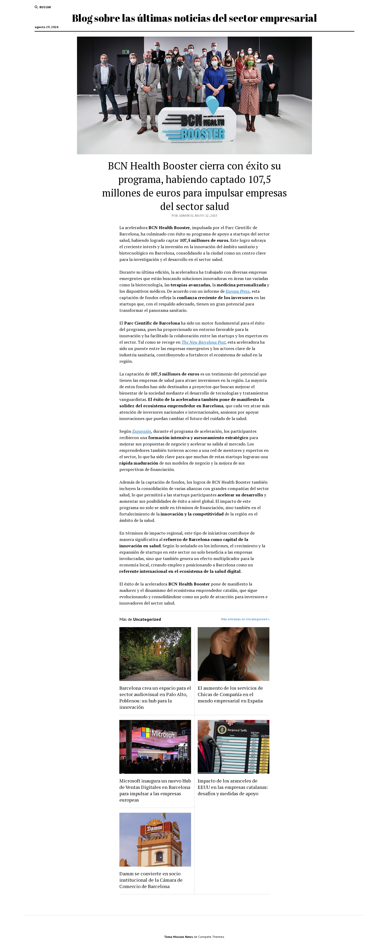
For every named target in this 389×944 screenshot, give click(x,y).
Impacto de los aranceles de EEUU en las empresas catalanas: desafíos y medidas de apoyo (233, 787)
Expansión (141, 431)
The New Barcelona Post (203, 342)
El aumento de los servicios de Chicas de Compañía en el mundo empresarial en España (230, 694)
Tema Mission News (178, 937)
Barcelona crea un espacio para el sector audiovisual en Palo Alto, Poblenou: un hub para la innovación (155, 697)
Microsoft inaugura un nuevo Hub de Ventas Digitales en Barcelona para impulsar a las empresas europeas (155, 790)
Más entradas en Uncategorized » (245, 619)
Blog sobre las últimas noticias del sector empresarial (194, 18)
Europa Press (238, 291)
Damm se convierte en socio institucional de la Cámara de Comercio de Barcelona (151, 879)
